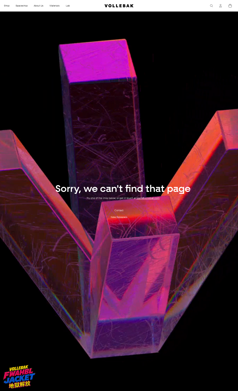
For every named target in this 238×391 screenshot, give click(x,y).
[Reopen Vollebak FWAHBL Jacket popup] (19, 377)
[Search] (211, 6)
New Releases (119, 217)
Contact (119, 210)
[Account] (220, 6)
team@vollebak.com (148, 198)
